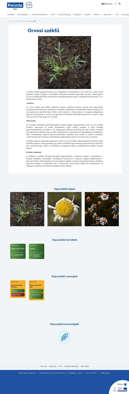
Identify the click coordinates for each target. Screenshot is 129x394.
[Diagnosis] (27, 209)
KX (117, 14)
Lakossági (125, 14)
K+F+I (60, 366)
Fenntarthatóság (64, 14)
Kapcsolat (107, 14)
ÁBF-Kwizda (85, 366)
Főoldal (17, 21)
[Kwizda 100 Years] (29, 5)
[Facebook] (119, 4)
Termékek (10, 14)
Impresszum (53, 366)
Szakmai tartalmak (39, 14)
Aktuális (87, 14)
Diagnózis (77, 14)
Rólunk (96, 14)
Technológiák (22, 14)
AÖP (53, 14)
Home (10, 21)
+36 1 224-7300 (91, 373)
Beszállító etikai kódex (71, 366)
